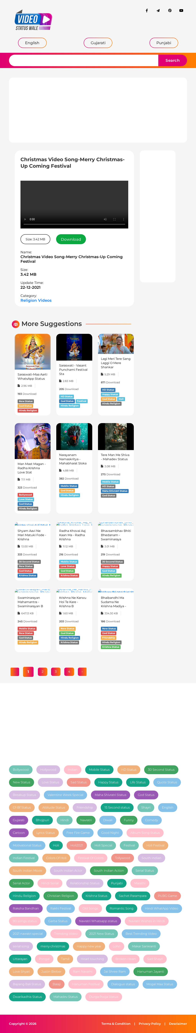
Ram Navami (82, 971)
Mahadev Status (65, 997)
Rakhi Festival (60, 908)
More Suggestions (51, 324)
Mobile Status (99, 769)
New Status (21, 782)
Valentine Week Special (65, 795)
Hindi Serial (50, 883)
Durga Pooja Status (103, 997)
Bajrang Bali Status (27, 984)
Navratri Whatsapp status (98, 921)
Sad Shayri (155, 959)
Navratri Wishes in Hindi (147, 921)
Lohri (116, 946)
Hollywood (48, 769)
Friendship (85, 807)
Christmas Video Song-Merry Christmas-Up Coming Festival (71, 259)
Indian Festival (24, 858)
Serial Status (145, 870)
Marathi (139, 883)
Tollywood (122, 858)
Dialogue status (123, 984)
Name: (26, 252)
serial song (21, 946)
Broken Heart (125, 959)
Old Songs (90, 908)
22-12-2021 (30, 287)
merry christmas (53, 946)
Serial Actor (21, 883)
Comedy (151, 820)
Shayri (145, 807)
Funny (129, 820)
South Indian (151, 858)
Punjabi (117, 883)
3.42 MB (28, 274)
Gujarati (18, 820)
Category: (28, 296)
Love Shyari (21, 971)
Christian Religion (60, 896)
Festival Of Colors (91, 858)
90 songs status (25, 921)
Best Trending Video (141, 933)
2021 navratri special (28, 933)
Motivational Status (27, 845)
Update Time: (32, 283)
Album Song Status (145, 833)
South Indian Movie (27, 870)
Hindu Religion (24, 896)
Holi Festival (155, 845)
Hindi (64, 820)
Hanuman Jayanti (150, 971)
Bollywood (21, 769)
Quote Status (167, 782)
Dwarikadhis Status (27, 997)
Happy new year (89, 946)
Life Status (138, 782)
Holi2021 (76, 845)
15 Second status (117, 807)
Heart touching (92, 959)
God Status (146, 795)
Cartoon (19, 833)
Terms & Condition (116, 1024)
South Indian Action (109, 870)
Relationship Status (85, 883)
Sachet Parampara (132, 896)
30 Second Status (161, 769)
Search (173, 60)
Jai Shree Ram (115, 971)
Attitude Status (53, 807)
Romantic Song (121, 908)
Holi (56, 845)
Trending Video (66, 933)
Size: (24, 270)
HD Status (128, 769)
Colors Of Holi (56, 858)
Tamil (65, 959)
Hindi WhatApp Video (161, 908)
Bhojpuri (42, 820)
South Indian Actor (68, 870)
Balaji (57, 984)
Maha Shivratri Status (110, 795)
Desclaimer (178, 1024)
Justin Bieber (51, 971)
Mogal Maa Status (159, 984)
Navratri (86, 820)
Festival (129, 845)
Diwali (107, 820)
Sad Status (79, 782)
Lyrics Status (45, 833)
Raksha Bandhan (26, 908)
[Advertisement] (98, 110)
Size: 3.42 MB (35, 239)
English (167, 807)
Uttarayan (20, 959)
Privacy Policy (150, 1024)
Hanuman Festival (86, 984)
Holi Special (103, 845)
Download (71, 239)
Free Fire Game (78, 833)
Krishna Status (96, 896)
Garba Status (58, 921)
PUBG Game (167, 896)
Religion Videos (35, 300)
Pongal (44, 959)
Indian (73, 769)
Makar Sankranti (144, 946)
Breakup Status (24, 795)
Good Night (110, 833)
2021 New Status (101, 933)
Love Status (50, 782)
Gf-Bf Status (22, 807)
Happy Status (108, 782)
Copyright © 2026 (22, 1024)
